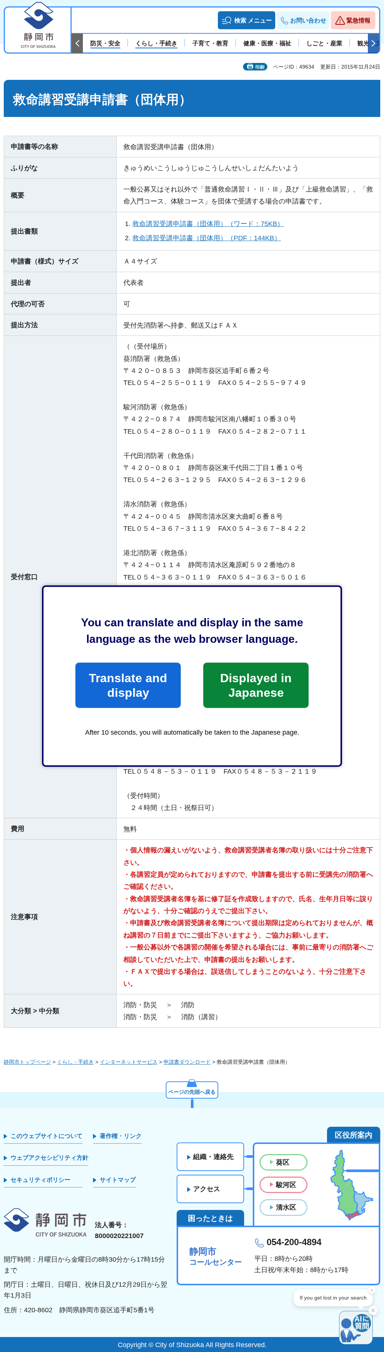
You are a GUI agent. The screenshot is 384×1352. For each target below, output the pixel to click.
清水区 (286, 1207)
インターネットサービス (129, 1062)
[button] (246, 20)
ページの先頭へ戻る (192, 1092)
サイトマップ (118, 1180)
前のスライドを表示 (77, 43)
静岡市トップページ (27, 1062)
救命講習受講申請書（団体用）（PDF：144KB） (206, 238)
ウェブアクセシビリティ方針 (49, 1157)
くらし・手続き (75, 1062)
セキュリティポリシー (40, 1180)
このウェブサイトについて (46, 1136)
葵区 (283, 1162)
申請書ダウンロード (187, 1062)
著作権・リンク (121, 1136)
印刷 (259, 67)
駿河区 (286, 1185)
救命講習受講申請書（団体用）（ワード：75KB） (208, 224)
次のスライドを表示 (373, 43)
